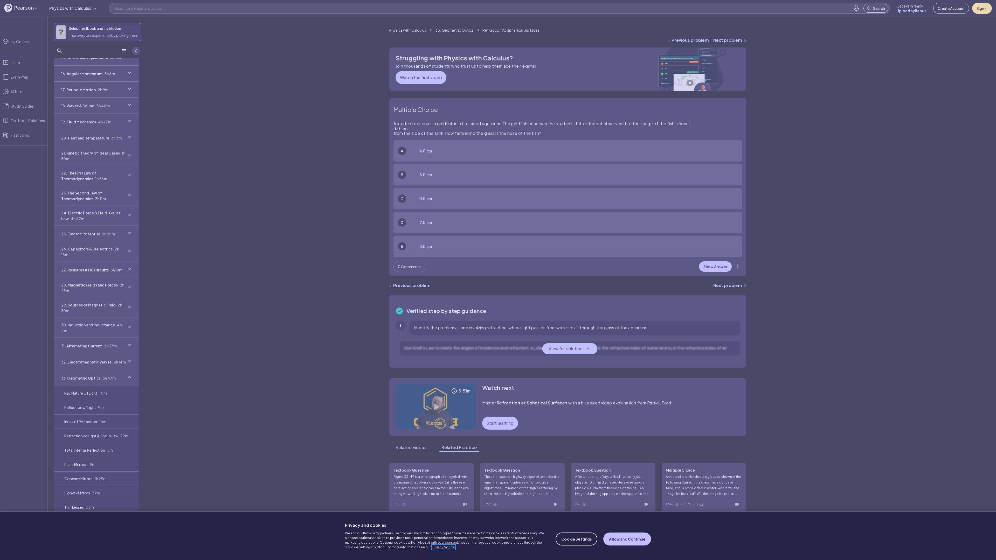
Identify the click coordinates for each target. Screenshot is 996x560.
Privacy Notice (443, 547)
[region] (498, 535)
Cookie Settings (576, 539)
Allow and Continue (627, 539)
